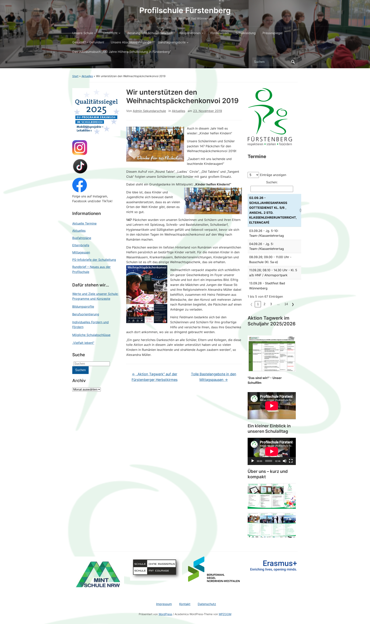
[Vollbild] (291, 461)
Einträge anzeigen (273, 175)
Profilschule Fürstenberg (185, 10)
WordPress (165, 614)
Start (75, 76)
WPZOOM (225, 614)
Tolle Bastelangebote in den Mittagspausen (213, 377)
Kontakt (184, 604)
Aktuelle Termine (84, 223)
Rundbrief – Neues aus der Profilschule (91, 269)
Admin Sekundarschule (149, 111)
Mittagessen (81, 252)
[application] (272, 451)
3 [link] (271, 304)
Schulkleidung (245, 33)
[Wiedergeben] (253, 461)
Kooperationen (190, 33)
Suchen (293, 62)
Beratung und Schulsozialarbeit (150, 33)
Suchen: (272, 182)
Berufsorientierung (85, 314)
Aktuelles (87, 76)
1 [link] (258, 304)
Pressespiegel (272, 33)
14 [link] (286, 304)
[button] (299, 210)
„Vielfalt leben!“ (83, 343)
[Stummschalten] (285, 461)
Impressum (164, 604)
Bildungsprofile (83, 306)
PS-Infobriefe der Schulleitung (94, 260)
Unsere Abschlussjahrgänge (131, 42)
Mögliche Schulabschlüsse (91, 335)
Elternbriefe (80, 245)
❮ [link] (251, 304)
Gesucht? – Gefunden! (88, 42)
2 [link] (264, 304)
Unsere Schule (82, 33)
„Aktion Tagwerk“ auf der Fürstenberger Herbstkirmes (154, 377)
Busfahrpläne (81, 238)
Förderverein (219, 33)
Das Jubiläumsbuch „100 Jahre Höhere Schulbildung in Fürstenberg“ (121, 52)
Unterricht (110, 33)
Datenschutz (207, 604)
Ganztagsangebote (172, 42)
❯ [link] (293, 304)
